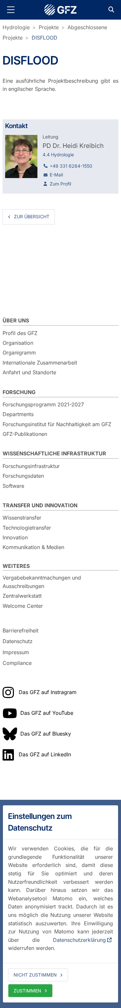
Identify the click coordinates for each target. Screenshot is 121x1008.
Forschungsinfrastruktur (31, 466)
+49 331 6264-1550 (71, 166)
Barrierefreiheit (20, 630)
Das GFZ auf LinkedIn (45, 754)
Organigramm (19, 352)
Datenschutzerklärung (79, 940)
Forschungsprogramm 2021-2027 (43, 404)
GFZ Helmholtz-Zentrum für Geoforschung (61, 9)
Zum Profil (60, 183)
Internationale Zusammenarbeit (40, 362)
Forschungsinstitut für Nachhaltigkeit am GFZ (57, 424)
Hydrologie (16, 27)
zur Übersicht (31, 216)
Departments (18, 414)
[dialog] (60, 904)
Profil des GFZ (20, 333)
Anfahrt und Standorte (29, 372)
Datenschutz (18, 641)
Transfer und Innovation (40, 505)
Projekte (49, 27)
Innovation (15, 537)
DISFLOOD (44, 37)
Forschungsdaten (23, 476)
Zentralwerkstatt (22, 596)
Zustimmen (27, 990)
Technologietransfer (27, 527)
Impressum (16, 652)
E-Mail (56, 174)
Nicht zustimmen (35, 975)
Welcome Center (23, 606)
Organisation (18, 343)
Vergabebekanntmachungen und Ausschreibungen (42, 581)
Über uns (16, 320)
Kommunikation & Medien (33, 547)
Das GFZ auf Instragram (47, 692)
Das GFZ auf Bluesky (45, 733)
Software (13, 486)
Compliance (17, 663)
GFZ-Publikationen (25, 434)
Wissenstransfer (22, 517)
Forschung (19, 392)
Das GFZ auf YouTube (46, 713)
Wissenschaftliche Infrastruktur (54, 453)
